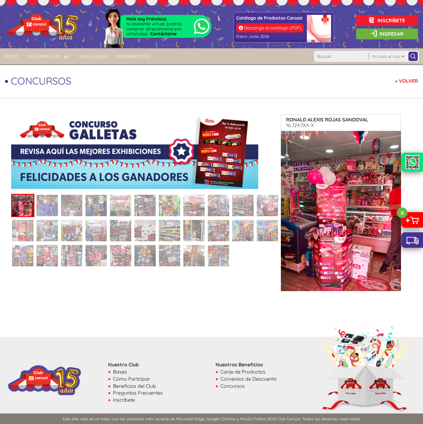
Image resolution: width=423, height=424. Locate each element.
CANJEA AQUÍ (93, 56)
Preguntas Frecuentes (138, 393)
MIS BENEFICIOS (133, 56)
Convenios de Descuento (248, 379)
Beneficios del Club (134, 386)
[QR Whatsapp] (412, 162)
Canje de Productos (242, 372)
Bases (120, 372)
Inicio (11, 56)
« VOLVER (406, 81)
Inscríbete (124, 400)
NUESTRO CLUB (44, 56)
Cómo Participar (131, 379)
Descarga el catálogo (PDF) (272, 28)
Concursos (232, 386)
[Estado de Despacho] (412, 240)
